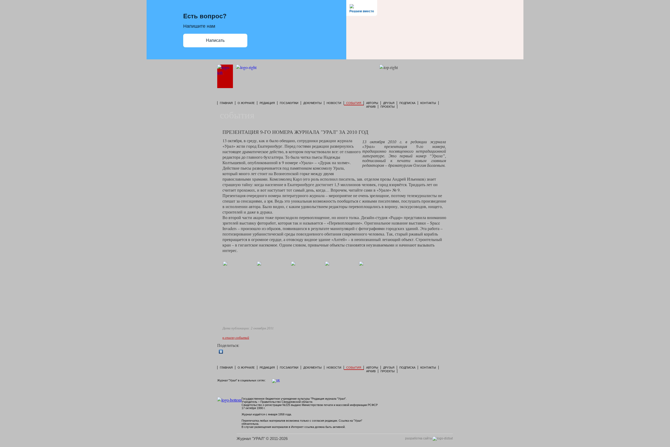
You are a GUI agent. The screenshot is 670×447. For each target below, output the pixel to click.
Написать (215, 40)
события (353, 103)
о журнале (246, 103)
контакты (428, 103)
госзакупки (289, 103)
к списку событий (235, 338)
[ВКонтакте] (221, 351)
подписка (407, 103)
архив (371, 106)
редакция (267, 103)
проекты (388, 106)
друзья (388, 103)
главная (226, 103)
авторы (372, 103)
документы (312, 103)
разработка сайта (419, 438)
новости (334, 103)
